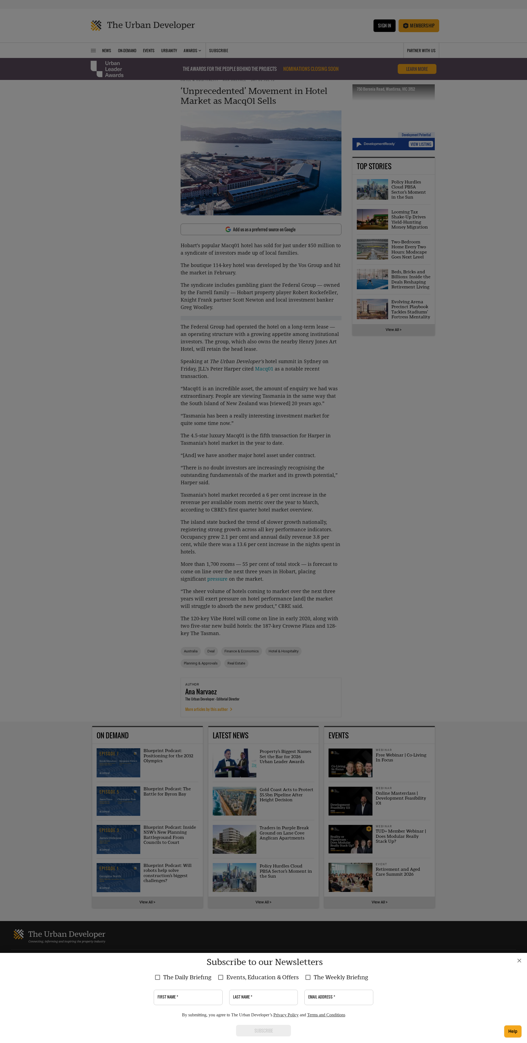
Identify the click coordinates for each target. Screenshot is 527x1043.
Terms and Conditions (326, 1015)
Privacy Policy (286, 1015)
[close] (519, 960)
